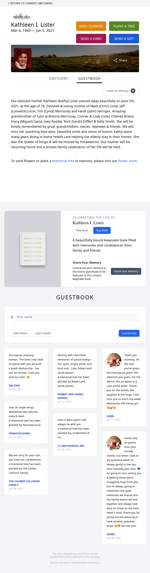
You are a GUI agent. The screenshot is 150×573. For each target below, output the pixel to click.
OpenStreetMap (79, 562)
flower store (127, 161)
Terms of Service (84, 556)
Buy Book (102, 230)
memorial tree (63, 161)
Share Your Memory (126, 271)
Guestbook (89, 78)
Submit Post (129, 333)
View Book (82, 230)
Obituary (58, 78)
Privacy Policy (65, 556)
